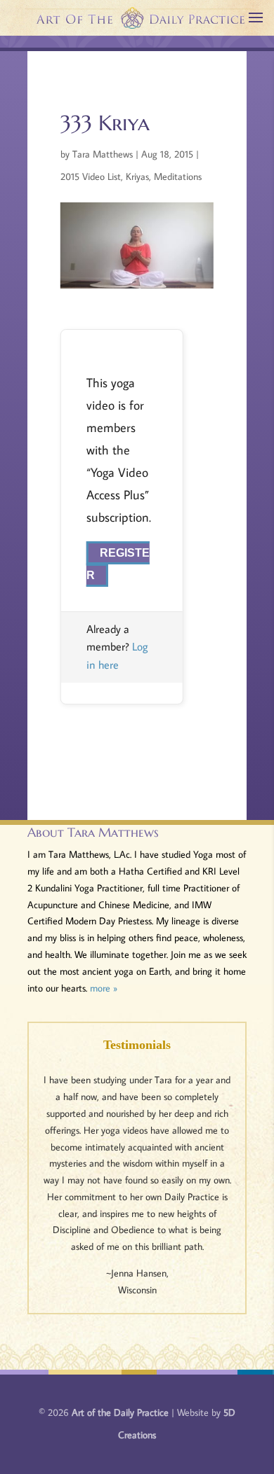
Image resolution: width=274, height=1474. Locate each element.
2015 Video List (90, 176)
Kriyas (137, 176)
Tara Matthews (102, 154)
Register (118, 564)
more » (103, 988)
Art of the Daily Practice (120, 1412)
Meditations (178, 176)
